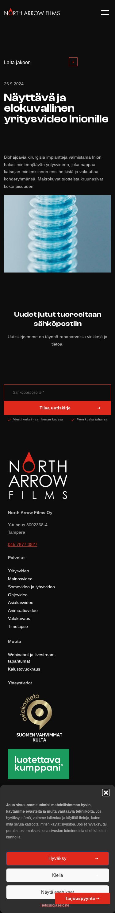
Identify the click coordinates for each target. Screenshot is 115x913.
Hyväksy (57, 858)
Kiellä (57, 875)
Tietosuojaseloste (54, 905)
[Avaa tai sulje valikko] (102, 13)
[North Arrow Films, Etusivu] (32, 13)
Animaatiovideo (23, 610)
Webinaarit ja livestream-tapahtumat (32, 657)
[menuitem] (41, 62)
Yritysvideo (18, 570)
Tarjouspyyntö (80, 898)
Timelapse (18, 626)
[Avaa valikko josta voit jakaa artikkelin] (73, 61)
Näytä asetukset (57, 892)
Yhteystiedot (20, 682)
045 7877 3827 (22, 544)
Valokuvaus (19, 618)
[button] (106, 793)
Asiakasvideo (20, 602)
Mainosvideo (20, 578)
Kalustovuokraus (24, 669)
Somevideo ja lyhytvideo (31, 586)
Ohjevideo (18, 594)
